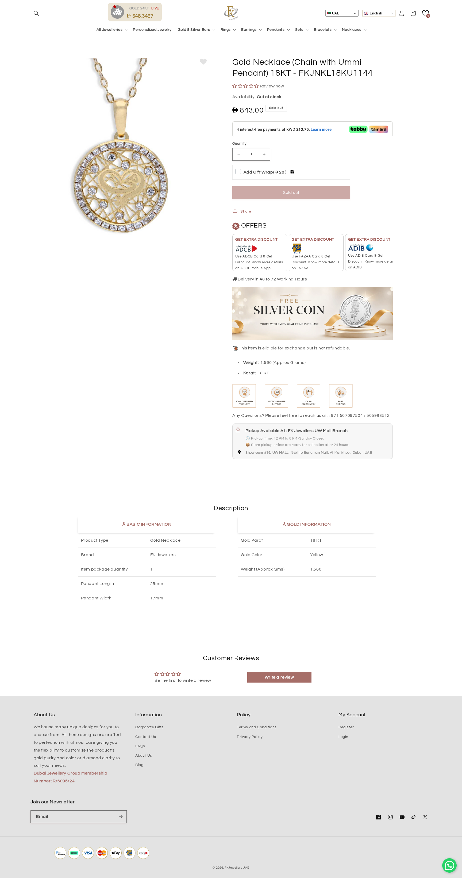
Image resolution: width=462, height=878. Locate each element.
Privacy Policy (250, 737)
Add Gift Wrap (265, 172)
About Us (143, 755)
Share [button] (245, 211)
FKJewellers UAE (237, 867)
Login (343, 737)
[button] (36, 13)
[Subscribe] (120, 816)
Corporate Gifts (149, 727)
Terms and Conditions (257, 727)
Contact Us (145, 737)
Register (346, 727)
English (375, 13)
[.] (119, 12)
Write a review (279, 677)
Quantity (239, 143)
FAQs (140, 746)
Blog (139, 765)
